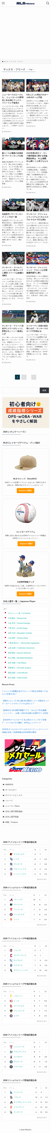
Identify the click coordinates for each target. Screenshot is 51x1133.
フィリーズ (18, 909)
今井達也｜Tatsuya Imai (17, 618)
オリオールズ (19, 854)
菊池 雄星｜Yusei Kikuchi (18, 673)
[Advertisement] (25, 33)
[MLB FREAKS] (25, 3)
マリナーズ (18, 1062)
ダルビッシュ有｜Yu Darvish (19, 613)
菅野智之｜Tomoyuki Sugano (19, 668)
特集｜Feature (11, 822)
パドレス (17, 1097)
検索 (44, 390)
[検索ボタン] (47, 3)
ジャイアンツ (19, 1107)
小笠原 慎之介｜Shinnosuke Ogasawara (23, 643)
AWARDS (9, 785)
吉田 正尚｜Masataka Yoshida (20, 633)
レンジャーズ (19, 1047)
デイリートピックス (13, 795)
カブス (16, 1016)
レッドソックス (20, 874)
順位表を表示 (42, 879)
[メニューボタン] (3, 3)
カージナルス (19, 1006)
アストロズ (18, 1067)
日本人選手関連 (12, 817)
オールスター (11, 790)
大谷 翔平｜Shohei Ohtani (18, 638)
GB (46, 850)
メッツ (16, 919)
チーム (11, 850)
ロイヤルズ (18, 960)
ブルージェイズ (20, 869)
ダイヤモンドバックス (22, 1102)
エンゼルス (18, 1057)
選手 (5, 609)
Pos (5, 850)
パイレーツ (18, 996)
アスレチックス (20, 1052)
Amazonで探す (25, 491)
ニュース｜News (12, 806)
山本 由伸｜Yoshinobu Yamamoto (21, 648)
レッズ (16, 1001)
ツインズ (17, 950)
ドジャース (18, 1092)
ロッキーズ (18, 1112)
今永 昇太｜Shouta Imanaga (19, 623)
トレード (9, 801)
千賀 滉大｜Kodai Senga (17, 628)
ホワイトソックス (21, 970)
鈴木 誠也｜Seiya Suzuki (17, 678)
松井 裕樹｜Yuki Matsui (17, 663)
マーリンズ (18, 905)
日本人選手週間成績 (13, 811)
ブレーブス (18, 900)
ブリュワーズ (19, 1011)
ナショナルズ (19, 914)
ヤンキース (18, 864)
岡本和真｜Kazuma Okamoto (19, 653)
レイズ (16, 859)
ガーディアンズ (20, 955)
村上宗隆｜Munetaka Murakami (20, 658)
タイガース (18, 965)
